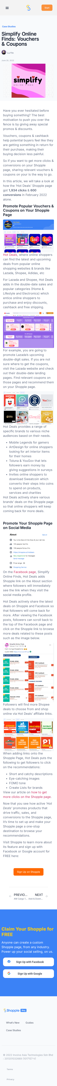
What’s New (12, 1022)
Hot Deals (10, 255)
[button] (7, 7)
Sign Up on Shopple (28, 871)
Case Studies (9, 26)
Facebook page (25, 572)
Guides (30, 1022)
